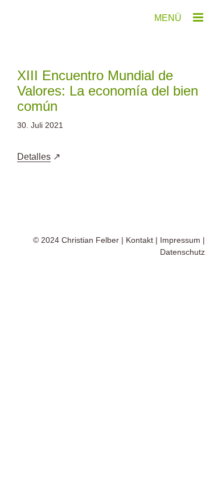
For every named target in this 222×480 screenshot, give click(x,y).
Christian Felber (90, 240)
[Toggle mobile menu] (199, 17)
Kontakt (139, 240)
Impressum (180, 240)
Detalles (34, 157)
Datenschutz (182, 251)
